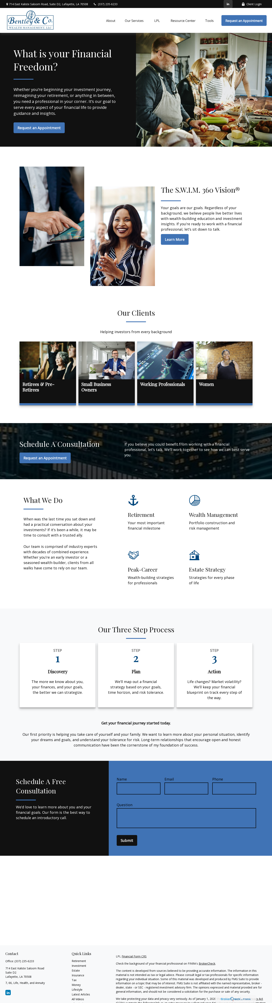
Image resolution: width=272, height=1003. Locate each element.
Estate (76, 970)
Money (76, 985)
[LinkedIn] (228, 4)
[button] (110, 20)
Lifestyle (77, 989)
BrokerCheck (207, 963)
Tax (74, 980)
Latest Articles (81, 994)
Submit (127, 840)
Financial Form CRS (134, 956)
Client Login (254, 4)
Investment (79, 966)
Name (122, 779)
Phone (217, 779)
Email (169, 779)
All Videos (78, 999)
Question (124, 804)
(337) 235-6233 (107, 4)
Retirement (79, 961)
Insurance (78, 975)
